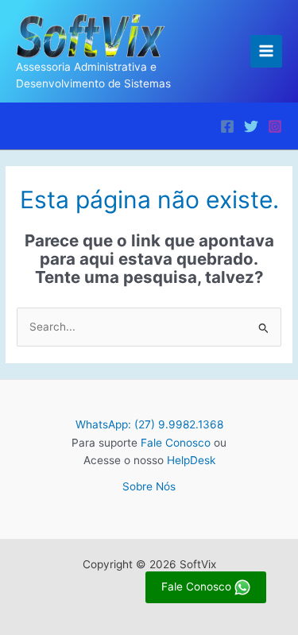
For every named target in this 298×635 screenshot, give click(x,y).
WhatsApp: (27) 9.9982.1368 (149, 424)
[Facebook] (227, 126)
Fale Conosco (176, 442)
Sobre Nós (149, 486)
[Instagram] (275, 126)
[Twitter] (251, 126)
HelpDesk (191, 460)
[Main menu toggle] (266, 51)
